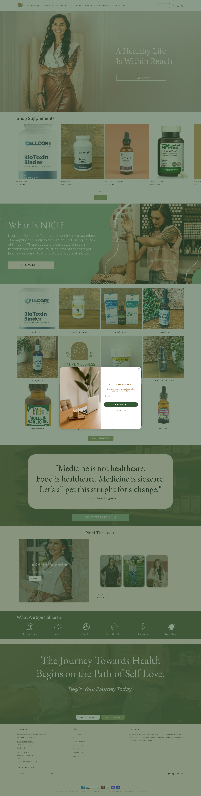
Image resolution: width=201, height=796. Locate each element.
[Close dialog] (139, 369)
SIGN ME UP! (121, 404)
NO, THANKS (121, 411)
